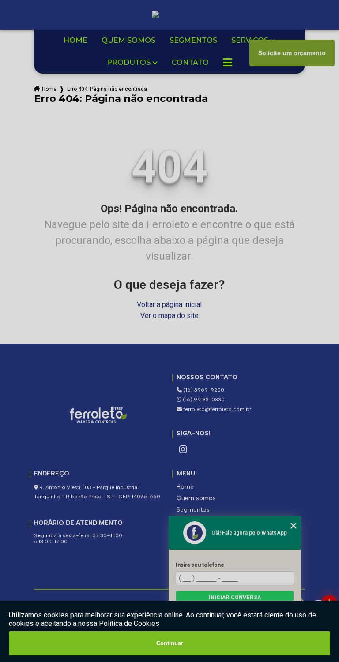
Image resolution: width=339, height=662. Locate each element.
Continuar (169, 643)
